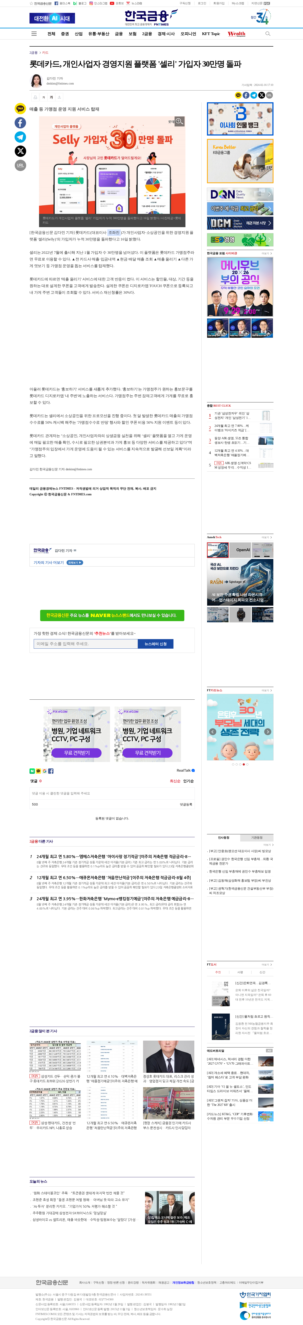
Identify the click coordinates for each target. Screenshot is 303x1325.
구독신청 (185, 3)
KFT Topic (211, 34)
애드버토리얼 (215, 1050)
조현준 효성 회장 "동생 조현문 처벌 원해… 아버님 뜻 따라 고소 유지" (81, 1199)
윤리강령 (133, 1282)
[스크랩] (59, 97)
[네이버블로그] (79, 3)
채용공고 (163, 1282)
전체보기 (74, 562)
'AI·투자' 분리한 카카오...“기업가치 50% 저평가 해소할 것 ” (75, 1206)
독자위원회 (148, 1282)
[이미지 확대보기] (180, 121)
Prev (212, 731)
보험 (132, 34)
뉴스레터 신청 (156, 644)
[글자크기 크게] (51, 97)
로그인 (202, 3)
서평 (240, 972)
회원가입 (219, 3)
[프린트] (35, 97)
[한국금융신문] (40, 3)
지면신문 (257, 3)
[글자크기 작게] (43, 97)
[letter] (134, 3)
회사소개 (84, 1282)
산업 (79, 34)
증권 (65, 34)
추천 (218, 972)
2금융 (147, 34)
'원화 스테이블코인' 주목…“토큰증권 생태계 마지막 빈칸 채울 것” (79, 1193)
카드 (45, 52)
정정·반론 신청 (116, 1282)
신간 (262, 972)
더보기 (265, 253)
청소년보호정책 (206, 1282)
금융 (119, 34)
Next (267, 731)
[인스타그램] (98, 3)
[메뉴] (34, 34)
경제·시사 (166, 34)
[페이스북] (62, 3)
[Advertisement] (67, 336)
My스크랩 (238, 3)
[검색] (268, 34)
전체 (51, 34)
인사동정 (223, 837)
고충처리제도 (227, 1282)
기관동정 (257, 837)
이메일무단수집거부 (251, 1282)
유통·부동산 (98, 34)
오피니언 (188, 34)
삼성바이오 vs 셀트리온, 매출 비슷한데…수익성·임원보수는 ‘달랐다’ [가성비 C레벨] (87, 1219)
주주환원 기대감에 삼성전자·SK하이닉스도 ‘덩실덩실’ (70, 1213)
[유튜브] (116, 3)
